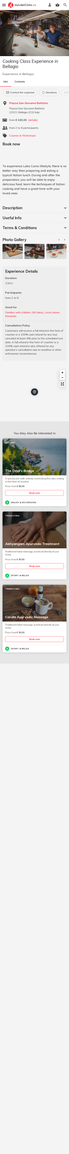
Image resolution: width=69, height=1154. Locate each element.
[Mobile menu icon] (4, 5)
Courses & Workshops (22, 135)
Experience (10, 74)
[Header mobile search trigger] (65, 5)
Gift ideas (37, 312)
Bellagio (28, 74)
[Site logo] (22, 5)
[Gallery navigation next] (65, 239)
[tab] (34, 208)
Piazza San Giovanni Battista (28, 103)
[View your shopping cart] (57, 5)
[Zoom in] (62, 372)
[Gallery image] (13, 251)
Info (5, 81)
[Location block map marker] (34, 391)
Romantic (11, 316)
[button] (34, 208)
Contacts (20, 81)
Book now (34, 493)
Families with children (18, 312)
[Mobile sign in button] (50, 5)
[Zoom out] (62, 377)
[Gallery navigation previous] (59, 239)
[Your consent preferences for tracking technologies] (63, 1148)
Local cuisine (51, 312)
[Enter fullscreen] (62, 384)
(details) (33, 120)
